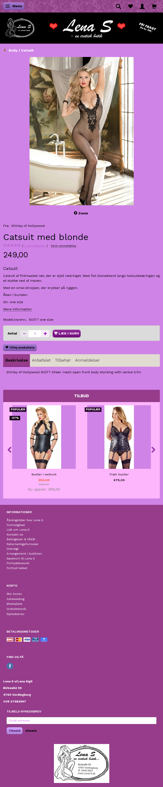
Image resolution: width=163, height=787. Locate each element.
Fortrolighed (16, 525)
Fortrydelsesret (18, 563)
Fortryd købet (17, 568)
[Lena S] (81, 26)
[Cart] (154, 6)
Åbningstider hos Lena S (25, 520)
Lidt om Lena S (18, 529)
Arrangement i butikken (24, 553)
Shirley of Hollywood (28, 226)
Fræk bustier (119, 474)
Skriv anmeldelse (63, 245)
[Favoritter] (130, 6)
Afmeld (31, 730)
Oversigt (13, 548)
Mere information (17, 309)
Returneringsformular (22, 544)
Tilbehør (63, 360)
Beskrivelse (16, 360)
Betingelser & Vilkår (21, 539)
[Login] (142, 6)
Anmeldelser (87, 360)
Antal (13, 333)
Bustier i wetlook (44, 474)
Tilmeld (14, 730)
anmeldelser (35, 245)
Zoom (83, 213)
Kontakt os (15, 534)
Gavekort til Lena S (21, 558)
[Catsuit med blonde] (81, 131)
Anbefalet (41, 360)
